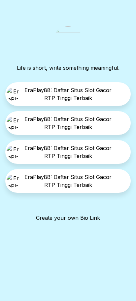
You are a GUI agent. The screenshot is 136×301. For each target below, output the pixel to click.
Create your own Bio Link (68, 217)
